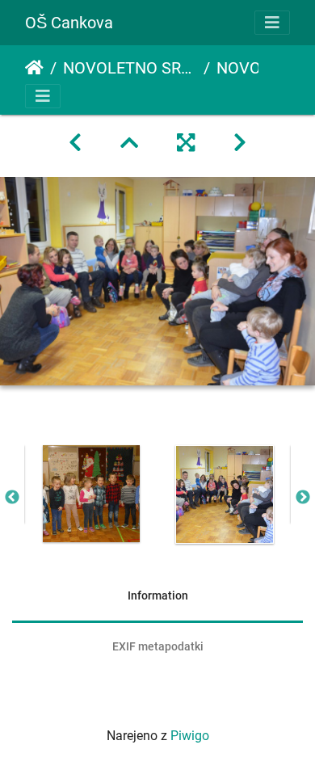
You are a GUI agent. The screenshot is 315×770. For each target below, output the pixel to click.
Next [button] (303, 498)
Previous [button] (12, 498)
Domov (34, 68)
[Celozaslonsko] (186, 143)
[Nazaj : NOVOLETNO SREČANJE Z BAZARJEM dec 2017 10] (75, 143)
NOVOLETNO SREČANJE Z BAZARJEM (130, 68)
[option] (91, 493)
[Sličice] (129, 143)
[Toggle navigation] (272, 23)
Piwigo (189, 735)
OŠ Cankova (69, 22)
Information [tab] (158, 595)
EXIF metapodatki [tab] (158, 646)
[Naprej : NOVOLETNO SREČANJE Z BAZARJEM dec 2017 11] (240, 143)
